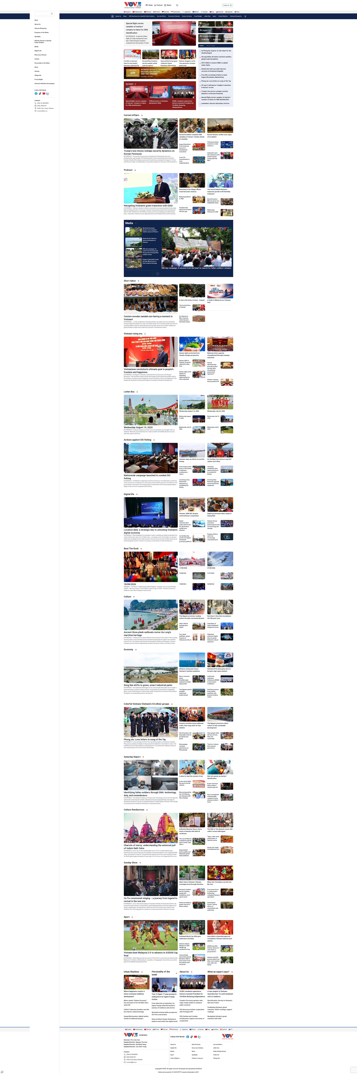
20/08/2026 (217, 39)
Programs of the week (210, 36)
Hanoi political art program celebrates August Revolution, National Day (187, 63)
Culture (37, 59)
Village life (38, 75)
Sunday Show (130, 862)
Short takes (130, 280)
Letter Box (207, 16)
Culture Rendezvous (134, 809)
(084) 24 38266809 (43, 103)
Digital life (129, 494)
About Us (38, 24)
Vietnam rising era (133, 333)
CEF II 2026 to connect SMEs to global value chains (214, 64)
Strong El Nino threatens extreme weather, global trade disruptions (168, 63)
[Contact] (2, 1072)
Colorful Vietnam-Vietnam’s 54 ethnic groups (146, 704)
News (36, 20)
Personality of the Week (42, 63)
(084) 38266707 (42, 105)
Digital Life (38, 50)
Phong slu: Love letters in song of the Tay (216, 81)
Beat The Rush (131, 548)
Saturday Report (132, 757)
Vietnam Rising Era (41, 28)
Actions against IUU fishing (137, 439)
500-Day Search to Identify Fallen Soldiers (43, 41)
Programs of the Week (42, 32)
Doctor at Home (187, 16)
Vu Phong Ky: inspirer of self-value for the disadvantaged (216, 52)
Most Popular (211, 45)
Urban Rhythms (223, 16)
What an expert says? (218, 971)
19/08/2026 (228, 39)
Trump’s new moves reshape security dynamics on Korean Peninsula (214, 92)
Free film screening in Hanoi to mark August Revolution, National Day (149, 63)
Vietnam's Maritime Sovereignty (44, 83)
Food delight (39, 79)
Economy (128, 649)
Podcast (160, 5)
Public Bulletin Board (219, 1051)
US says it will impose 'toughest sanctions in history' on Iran (216, 86)
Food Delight (198, 16)
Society (37, 71)
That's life (216, 1055)
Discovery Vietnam (40, 55)
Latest (202, 45)
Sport (36, 67)
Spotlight (37, 36)
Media (169, 5)
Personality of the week (161, 973)
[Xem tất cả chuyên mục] (245, 16)
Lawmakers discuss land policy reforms (215, 103)
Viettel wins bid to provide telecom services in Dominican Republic (132, 63)
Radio (151, 5)
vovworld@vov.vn (42, 111)
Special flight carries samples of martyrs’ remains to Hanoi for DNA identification (216, 98)
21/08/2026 (205, 39)
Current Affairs (161, 16)
